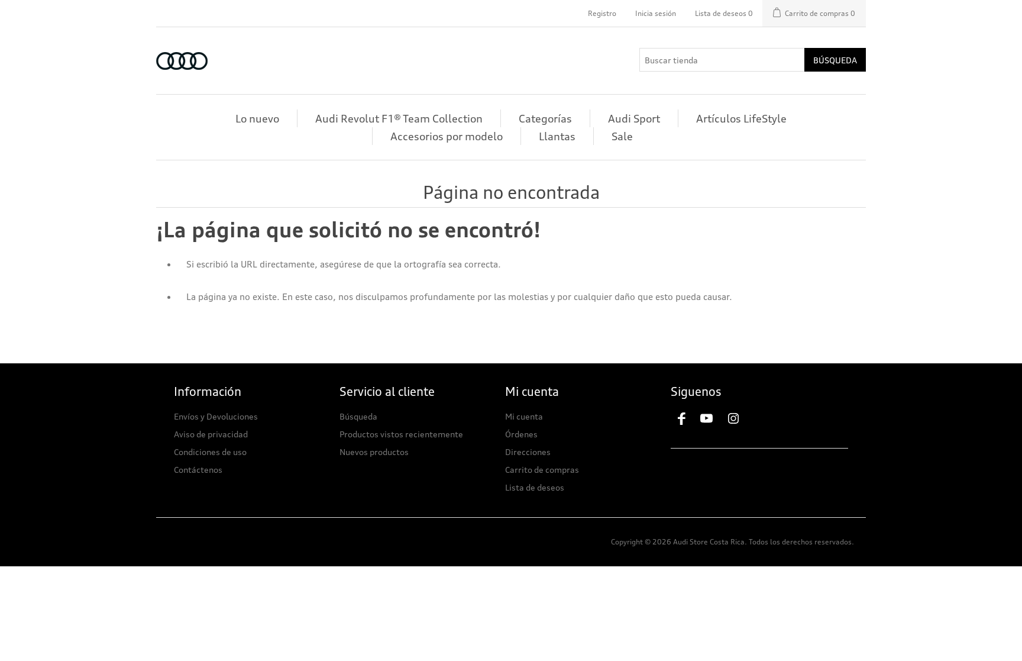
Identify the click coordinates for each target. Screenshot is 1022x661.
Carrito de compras (542, 470)
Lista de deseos (534, 487)
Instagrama (738, 419)
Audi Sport (634, 118)
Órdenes (521, 434)
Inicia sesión (655, 13)
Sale (622, 136)
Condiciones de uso (210, 452)
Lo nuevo (257, 118)
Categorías (545, 118)
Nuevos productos (374, 452)
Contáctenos (198, 470)
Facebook (682, 419)
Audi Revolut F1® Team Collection (399, 118)
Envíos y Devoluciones (216, 416)
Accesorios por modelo (446, 136)
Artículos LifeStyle (741, 118)
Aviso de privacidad (211, 434)
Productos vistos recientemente (401, 434)
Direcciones (528, 452)
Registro (602, 13)
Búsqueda (835, 60)
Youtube (710, 419)
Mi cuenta (524, 416)
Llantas (557, 136)
